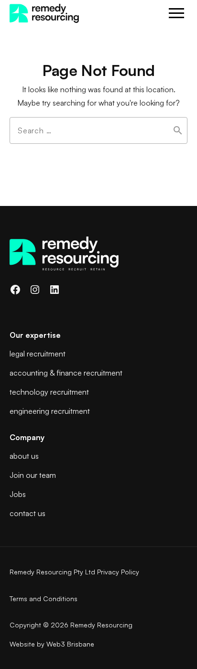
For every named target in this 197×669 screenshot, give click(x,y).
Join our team (33, 475)
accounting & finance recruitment (66, 373)
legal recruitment (38, 353)
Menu (176, 13)
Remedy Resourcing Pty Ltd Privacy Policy (74, 572)
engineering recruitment (50, 411)
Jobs (18, 494)
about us (24, 456)
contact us (27, 513)
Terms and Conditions (43, 598)
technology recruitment (49, 392)
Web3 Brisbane (70, 644)
